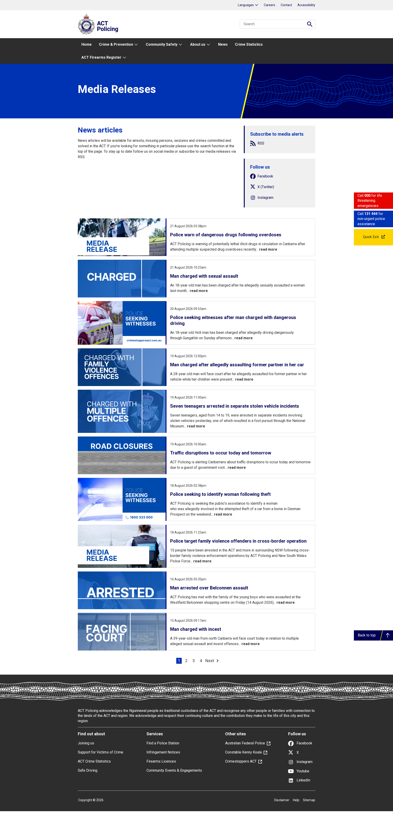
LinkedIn (303, 780)
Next (209, 660)
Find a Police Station (162, 743)
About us (197, 44)
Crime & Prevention (116, 44)
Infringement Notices (163, 752)
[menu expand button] (136, 44)
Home (86, 44)
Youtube (302, 771)
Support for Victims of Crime (100, 752)
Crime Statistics (249, 44)
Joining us (86, 743)
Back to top (367, 635)
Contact (286, 5)
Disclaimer (281, 800)
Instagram (304, 762)
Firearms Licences (161, 761)
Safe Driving (87, 770)
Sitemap (309, 800)
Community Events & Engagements (174, 770)
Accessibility (306, 5)
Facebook (304, 743)
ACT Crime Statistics (94, 761)
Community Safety (161, 44)
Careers (269, 5)
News (223, 44)
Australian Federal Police (245, 743)
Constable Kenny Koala (243, 752)
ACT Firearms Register (101, 57)
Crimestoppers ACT (241, 761)
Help (296, 800)
